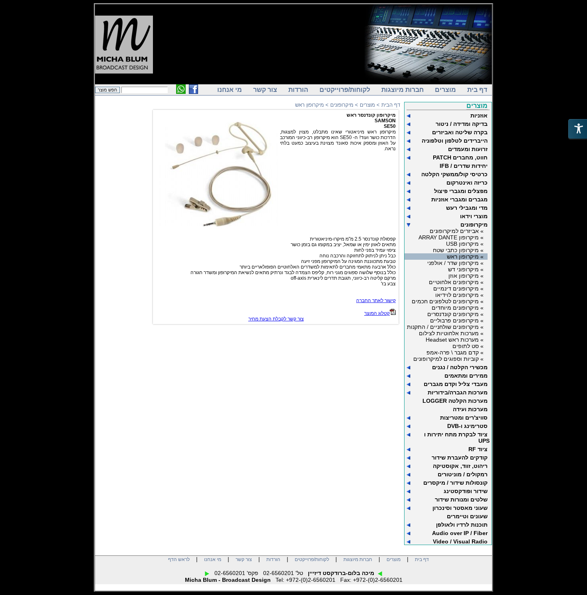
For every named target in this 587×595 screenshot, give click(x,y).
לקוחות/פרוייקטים (344, 89)
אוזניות (479, 115)
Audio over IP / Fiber (460, 533)
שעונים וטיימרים (467, 516)
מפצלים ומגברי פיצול (461, 191)
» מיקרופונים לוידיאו (459, 295)
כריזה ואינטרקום (467, 182)
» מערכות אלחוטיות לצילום (451, 333)
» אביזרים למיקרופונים (457, 231)
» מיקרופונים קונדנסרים (455, 314)
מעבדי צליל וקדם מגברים (456, 384)
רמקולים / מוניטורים (463, 474)
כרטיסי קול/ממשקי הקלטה (454, 174)
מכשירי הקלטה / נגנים (460, 367)
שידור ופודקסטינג (466, 491)
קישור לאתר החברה (376, 300)
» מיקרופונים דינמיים (458, 288)
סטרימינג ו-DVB (467, 426)
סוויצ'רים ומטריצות (464, 417)
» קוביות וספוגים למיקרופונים (448, 359)
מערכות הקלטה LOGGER (455, 401)
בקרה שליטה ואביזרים (460, 132)
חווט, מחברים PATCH (460, 157)
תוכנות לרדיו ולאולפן (462, 524)
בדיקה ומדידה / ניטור (462, 124)
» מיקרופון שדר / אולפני (455, 263)
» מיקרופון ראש (465, 256)
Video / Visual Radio (460, 541)
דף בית (477, 89)
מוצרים (445, 89)
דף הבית (390, 105)
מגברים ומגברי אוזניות (459, 199)
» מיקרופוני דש (466, 269)
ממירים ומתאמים (466, 375)
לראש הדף (179, 559)
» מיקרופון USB (465, 244)
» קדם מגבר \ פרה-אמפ (455, 352)
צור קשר (265, 89)
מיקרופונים (474, 224)
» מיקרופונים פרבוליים (457, 320)
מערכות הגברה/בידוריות (458, 392)
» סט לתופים (468, 346)
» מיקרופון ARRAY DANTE (451, 237)
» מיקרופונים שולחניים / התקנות (445, 327)
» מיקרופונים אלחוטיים (456, 282)
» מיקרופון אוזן (466, 276)
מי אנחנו (229, 89)
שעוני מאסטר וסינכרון (460, 508)
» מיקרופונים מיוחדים (458, 307)
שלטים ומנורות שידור (461, 499)
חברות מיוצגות (402, 89)
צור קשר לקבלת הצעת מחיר (276, 319)
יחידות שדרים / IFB (464, 166)
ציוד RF (478, 449)
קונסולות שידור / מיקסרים (455, 483)
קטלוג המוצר (377, 313)
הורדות (298, 89)
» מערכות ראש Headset (455, 339)
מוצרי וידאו (474, 216)
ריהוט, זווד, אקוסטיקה (460, 466)
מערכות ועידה (470, 409)
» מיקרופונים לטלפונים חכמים (448, 301)
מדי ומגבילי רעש (467, 208)
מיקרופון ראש (309, 105)
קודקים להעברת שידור (460, 457)
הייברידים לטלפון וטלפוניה (455, 140)
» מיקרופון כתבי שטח (458, 250)
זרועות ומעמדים (468, 149)
